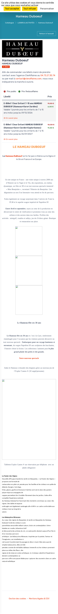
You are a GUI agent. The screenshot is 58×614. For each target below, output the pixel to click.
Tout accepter (12, 8)
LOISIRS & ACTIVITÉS (26, 23)
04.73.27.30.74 (47, 75)
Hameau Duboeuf (45, 23)
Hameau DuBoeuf (13, 156)
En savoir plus (12, 118)
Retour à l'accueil (46, 34)
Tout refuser (29, 8)
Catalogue (9, 23)
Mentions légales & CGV (39, 599)
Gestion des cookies (17, 599)
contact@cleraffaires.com (28, 78)
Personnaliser (47, 8)
